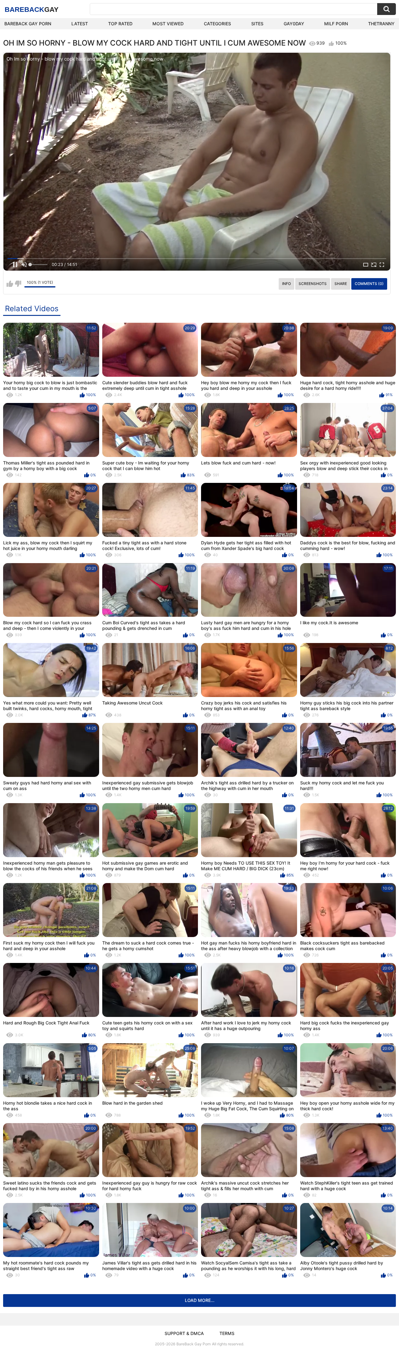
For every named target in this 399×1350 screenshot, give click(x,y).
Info (286, 283)
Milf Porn (336, 23)
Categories (217, 23)
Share (340, 283)
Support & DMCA (184, 1333)
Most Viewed (168, 23)
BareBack (32, 9)
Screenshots (313, 283)
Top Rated (120, 23)
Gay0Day (294, 23)
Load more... (199, 1300)
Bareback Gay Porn (27, 23)
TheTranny (381, 23)
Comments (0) (369, 283)
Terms (226, 1333)
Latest (79, 23)
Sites (257, 23)
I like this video (10, 284)
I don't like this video (18, 284)
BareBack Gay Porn (193, 1344)
